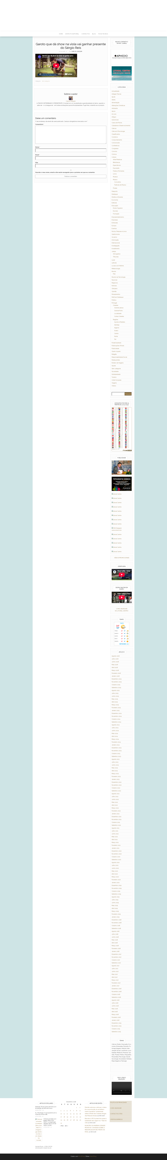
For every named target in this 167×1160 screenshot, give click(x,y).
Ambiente (115, 108)
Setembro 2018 (116, 928)
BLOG (94, 34)
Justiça (114, 251)
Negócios (115, 283)
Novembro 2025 (117, 682)
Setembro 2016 (116, 997)
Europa (114, 225)
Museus (115, 177)
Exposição (116, 168)
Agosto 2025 (115, 690)
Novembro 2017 (116, 957)
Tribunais (115, 257)
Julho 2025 (115, 693)
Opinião (114, 291)
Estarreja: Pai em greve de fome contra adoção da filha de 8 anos (46, 1107)
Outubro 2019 (116, 891)
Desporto (115, 191)
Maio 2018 (115, 940)
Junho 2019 (115, 902)
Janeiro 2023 (115, 779)
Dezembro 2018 (116, 920)
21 (73, 1117)
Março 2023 (115, 773)
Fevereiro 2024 (116, 742)
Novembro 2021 (116, 819)
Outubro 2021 (116, 822)
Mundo (114, 271)
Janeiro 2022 (115, 814)
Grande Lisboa (118, 308)
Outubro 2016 (116, 994)
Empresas (115, 220)
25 (64, 1120)
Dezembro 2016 (116, 988)
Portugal (114, 303)
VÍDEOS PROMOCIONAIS (121, 558)
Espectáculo (117, 165)
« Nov (62, 1126)
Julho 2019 (115, 900)
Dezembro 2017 (116, 954)
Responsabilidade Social (119, 357)
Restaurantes (116, 360)
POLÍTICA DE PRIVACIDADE (118, 1102)
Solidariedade (116, 374)
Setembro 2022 (116, 791)
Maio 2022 (115, 802)
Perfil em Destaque (117, 297)
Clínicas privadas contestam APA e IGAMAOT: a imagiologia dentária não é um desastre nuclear (50, 1122)
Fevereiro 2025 (116, 707)
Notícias (114, 285)
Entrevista (115, 223)
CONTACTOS (85, 34)
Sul (115, 339)
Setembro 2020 (116, 859)
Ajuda (113, 97)
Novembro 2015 (116, 1026)
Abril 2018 (115, 943)
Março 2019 (115, 911)
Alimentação (115, 102)
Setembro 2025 (116, 687)
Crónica (114, 154)
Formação (116, 214)
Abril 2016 (115, 1011)
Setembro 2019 (116, 894)
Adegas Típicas (116, 94)
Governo (114, 237)
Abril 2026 (115, 667)
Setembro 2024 (116, 722)
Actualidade (115, 91)
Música (115, 179)
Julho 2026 (115, 659)
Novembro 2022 (117, 785)
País (114, 274)
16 (80, 1114)
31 (61, 1123)
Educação (115, 205)
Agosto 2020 (116, 862)
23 (80, 1117)
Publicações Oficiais (118, 345)
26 (67, 1120)
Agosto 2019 (115, 897)
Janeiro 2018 (115, 951)
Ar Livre (114, 114)
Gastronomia (116, 234)
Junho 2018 (115, 937)
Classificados (116, 134)
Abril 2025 (115, 702)
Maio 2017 (115, 974)
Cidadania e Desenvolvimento (121, 125)
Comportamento (117, 140)
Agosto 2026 (116, 656)
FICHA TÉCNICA (103, 34)
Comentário (39, 124)
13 (51, 1127)
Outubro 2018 (116, 925)
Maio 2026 (115, 664)
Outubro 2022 (116, 788)
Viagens (114, 383)
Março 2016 (115, 1014)
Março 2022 (115, 808)
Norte (116, 336)
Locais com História (118, 265)
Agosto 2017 (115, 965)
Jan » (66, 1126)
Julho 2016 (115, 1003)
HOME (61, 34)
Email (37, 155)
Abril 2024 (115, 736)
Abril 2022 (115, 805)
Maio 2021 (115, 836)
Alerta (113, 100)
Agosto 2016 (115, 1000)
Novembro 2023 (117, 750)
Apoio (113, 111)
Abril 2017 (115, 977)
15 (76, 1114)
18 (64, 1117)
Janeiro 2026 (116, 676)
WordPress (81, 1156)
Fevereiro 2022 (116, 811)
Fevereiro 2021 (116, 845)
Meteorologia (116, 268)
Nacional (114, 280)
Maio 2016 (115, 1009)
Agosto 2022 (115, 793)
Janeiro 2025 (115, 710)
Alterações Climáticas (118, 105)
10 (61, 1114)
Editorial (114, 203)
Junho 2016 (115, 1006)
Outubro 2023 (116, 753)
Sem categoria (45, 81)
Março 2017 (115, 980)
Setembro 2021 (116, 825)
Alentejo (116, 325)
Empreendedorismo (118, 217)
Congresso (115, 148)
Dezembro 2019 (116, 885)
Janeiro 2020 (116, 882)
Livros (115, 174)
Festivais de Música (120, 185)
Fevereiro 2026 (116, 673)
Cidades (115, 305)
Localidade (117, 313)
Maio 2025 (115, 699)
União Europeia (116, 380)
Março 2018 (115, 945)
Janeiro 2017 (115, 986)
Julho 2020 (115, 865)
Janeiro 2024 (116, 745)
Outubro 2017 (116, 960)
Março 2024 (115, 739)
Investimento (116, 248)
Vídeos (114, 386)
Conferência (115, 145)
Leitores (114, 263)
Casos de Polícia (117, 122)
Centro (116, 333)
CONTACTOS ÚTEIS (116, 1114)
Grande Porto (118, 310)
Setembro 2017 (116, 963)
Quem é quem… (116, 351)
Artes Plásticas (117, 159)
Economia (115, 200)
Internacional (116, 243)
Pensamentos (116, 294)
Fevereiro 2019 (116, 914)
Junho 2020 (115, 868)
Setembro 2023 (116, 756)
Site (36, 162)
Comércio (115, 137)
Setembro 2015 (116, 1031)
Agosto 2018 (115, 931)
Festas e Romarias (118, 171)
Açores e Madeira (119, 322)
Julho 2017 (115, 968)
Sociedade (115, 371)
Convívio (114, 151)
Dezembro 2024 (117, 713)
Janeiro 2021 (115, 848)
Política (114, 300)
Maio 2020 (115, 871)
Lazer (113, 260)
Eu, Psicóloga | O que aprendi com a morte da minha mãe (46, 1113)
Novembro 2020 (117, 854)
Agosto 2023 (115, 759)
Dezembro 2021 (116, 816)
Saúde (114, 366)
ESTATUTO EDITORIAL (72, 34)
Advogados (116, 254)
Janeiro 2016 (115, 1020)
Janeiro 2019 (115, 917)
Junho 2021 (115, 834)
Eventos (114, 228)
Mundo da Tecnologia (118, 277)
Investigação (116, 246)
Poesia (115, 188)
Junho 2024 (115, 730)
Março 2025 (115, 705)
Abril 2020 (115, 874)
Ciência (114, 128)
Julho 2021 (115, 831)
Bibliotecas (116, 162)
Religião (114, 354)
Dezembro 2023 (116, 748)
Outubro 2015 (116, 1029)
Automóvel (115, 120)
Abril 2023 (115, 771)
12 (67, 1114)
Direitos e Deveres (117, 197)
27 (70, 1120)
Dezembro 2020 (117, 851)
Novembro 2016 (117, 991)
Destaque (115, 194)
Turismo (114, 377)
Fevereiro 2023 (116, 776)
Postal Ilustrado (116, 343)
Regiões (115, 319)
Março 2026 (115, 670)
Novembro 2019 (117, 888)
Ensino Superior (118, 208)
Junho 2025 (115, 696)
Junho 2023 (115, 765)
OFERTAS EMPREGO (116, 1119)
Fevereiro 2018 (116, 948)
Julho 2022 (115, 796)
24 (43, 1110)
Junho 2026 (115, 662)
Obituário (114, 288)
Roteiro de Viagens (117, 363)
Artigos (114, 117)
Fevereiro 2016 (116, 1017)
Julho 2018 (115, 934)
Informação (115, 240)
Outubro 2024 (116, 719)
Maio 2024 (115, 733)
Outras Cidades (119, 316)
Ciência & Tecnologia (118, 131)
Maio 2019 (115, 905)
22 (77, 1117)
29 (77, 1120)
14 (73, 1114)
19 (67, 1117)
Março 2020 (115, 877)
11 (64, 1114)
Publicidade (115, 348)
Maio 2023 (115, 768)
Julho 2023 (115, 762)
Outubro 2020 (116, 857)
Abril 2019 (115, 908)
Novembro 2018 (116, 922)
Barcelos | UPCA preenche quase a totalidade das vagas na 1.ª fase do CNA (96, 1121)
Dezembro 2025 (116, 679)
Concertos (117, 182)
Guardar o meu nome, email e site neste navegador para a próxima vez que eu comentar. (65, 172)
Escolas (115, 211)
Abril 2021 (115, 839)
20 (70, 1117)
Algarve (116, 328)
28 (74, 1120)
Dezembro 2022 (116, 782)
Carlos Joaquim (76, 51)
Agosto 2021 (115, 828)
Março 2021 (115, 842)
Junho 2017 (115, 971)
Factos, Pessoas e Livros (119, 231)
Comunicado (116, 143)
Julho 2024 (115, 727)
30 (80, 1120)
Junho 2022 (115, 799)
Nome (37, 147)
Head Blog (93, 1156)
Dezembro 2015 (116, 1023)
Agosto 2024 (116, 725)
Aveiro (116, 330)
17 (42, 1116)
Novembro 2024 (117, 716)
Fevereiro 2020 (116, 879)
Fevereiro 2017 (116, 983)
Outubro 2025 (116, 684)
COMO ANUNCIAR (115, 1108)
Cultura (114, 157)
